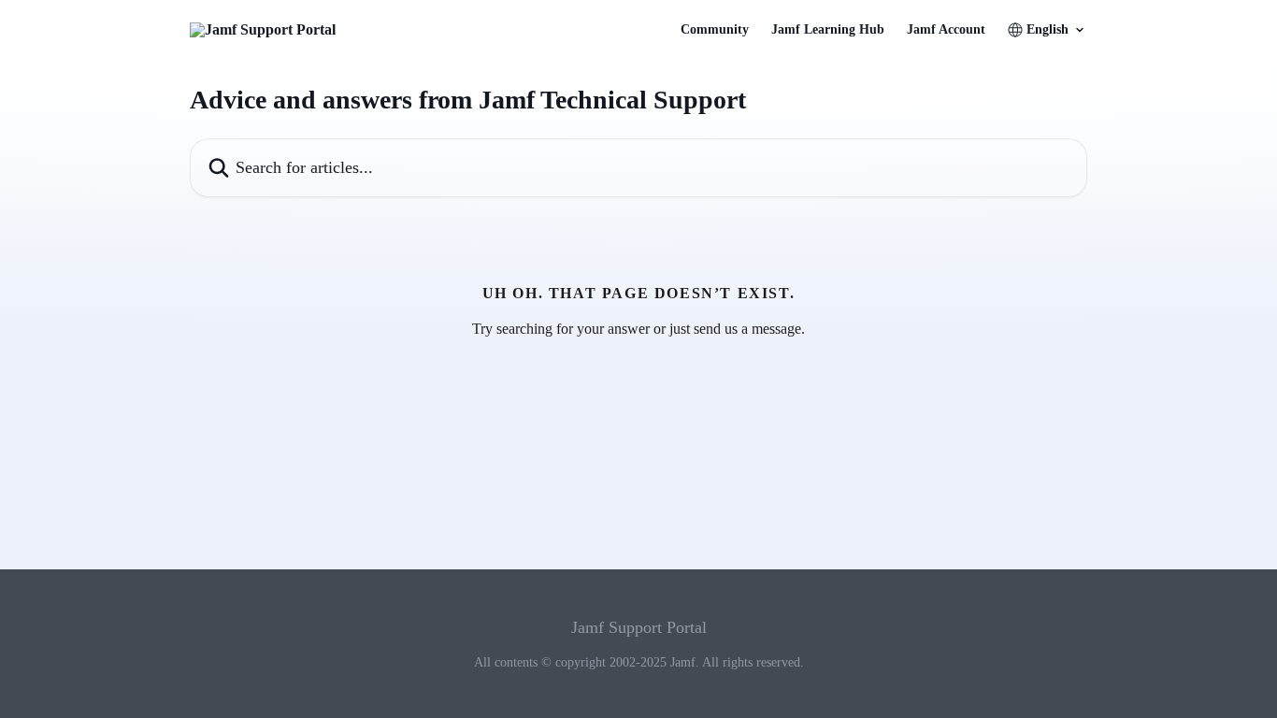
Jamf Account (946, 29)
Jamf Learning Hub (827, 29)
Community (715, 29)
